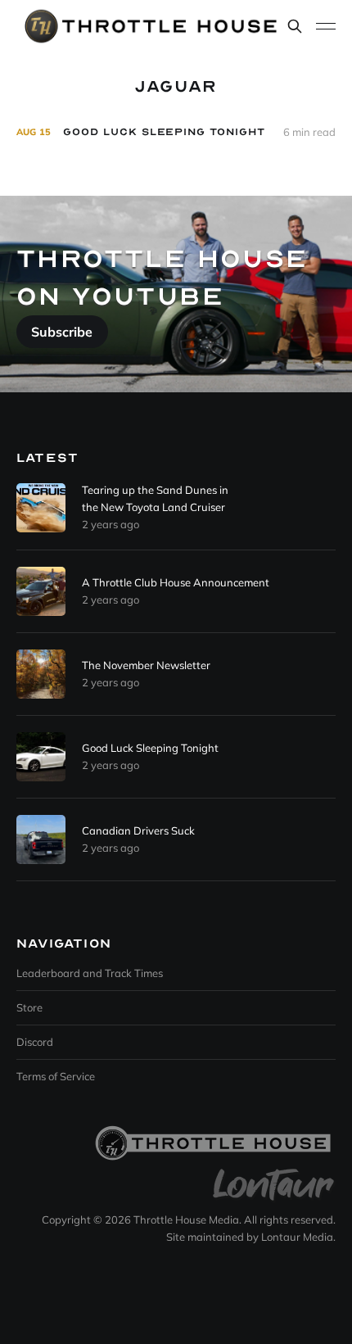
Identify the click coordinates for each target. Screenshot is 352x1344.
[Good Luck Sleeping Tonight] (176, 132)
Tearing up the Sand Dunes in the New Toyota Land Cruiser (155, 498)
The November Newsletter (146, 665)
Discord (34, 1041)
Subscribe (62, 332)
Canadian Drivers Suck (138, 830)
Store (29, 1007)
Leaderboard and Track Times (89, 973)
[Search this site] (294, 26)
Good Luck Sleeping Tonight (150, 747)
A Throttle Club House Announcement (175, 582)
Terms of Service (55, 1076)
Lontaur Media (297, 1236)
